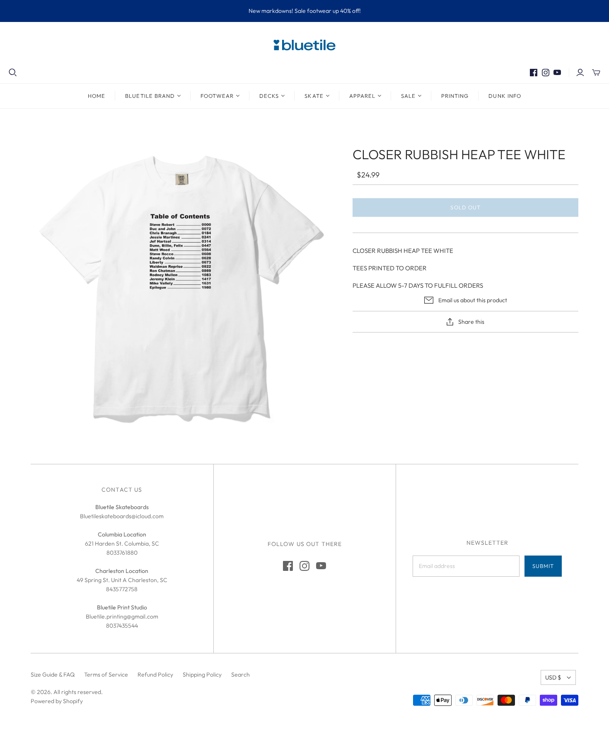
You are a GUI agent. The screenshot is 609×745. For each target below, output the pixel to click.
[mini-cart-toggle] (596, 72)
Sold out (465, 207)
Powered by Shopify (57, 701)
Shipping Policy (202, 674)
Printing (455, 95)
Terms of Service (106, 674)
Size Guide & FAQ (53, 674)
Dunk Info (504, 95)
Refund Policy (155, 674)
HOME (96, 95)
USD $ (553, 677)
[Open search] (13, 72)
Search (240, 674)
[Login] (580, 72)
